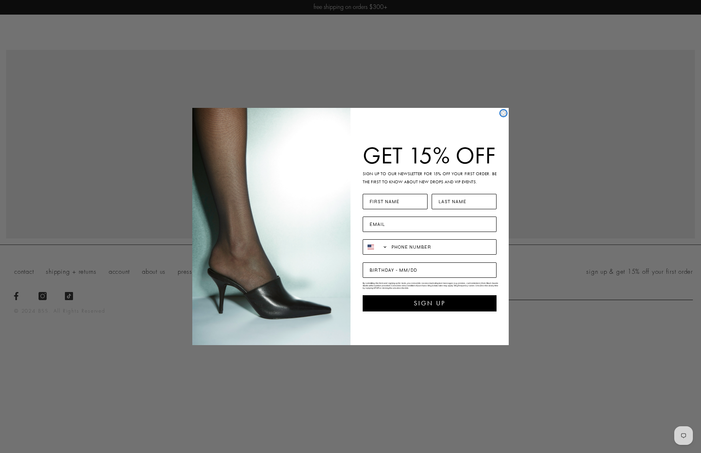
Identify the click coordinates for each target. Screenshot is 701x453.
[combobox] (375, 247)
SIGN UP (429, 303)
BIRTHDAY (377, 257)
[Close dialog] (503, 113)
